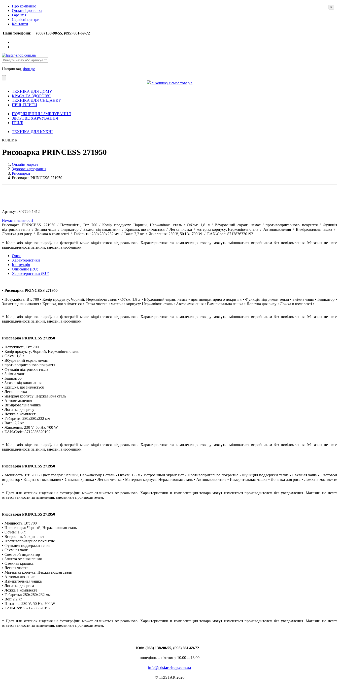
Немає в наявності (17, 220)
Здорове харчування (29, 169)
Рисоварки (21, 173)
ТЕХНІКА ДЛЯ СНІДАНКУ (36, 100)
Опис (16, 256)
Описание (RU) (25, 269)
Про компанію (24, 6)
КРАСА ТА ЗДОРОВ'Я (31, 96)
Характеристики (26, 260)
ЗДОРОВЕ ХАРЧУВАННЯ (35, 118)
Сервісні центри (25, 19)
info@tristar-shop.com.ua (169, 667)
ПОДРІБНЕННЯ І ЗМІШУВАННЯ (41, 114)
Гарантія (19, 15)
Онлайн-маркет (25, 164)
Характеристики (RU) (30, 273)
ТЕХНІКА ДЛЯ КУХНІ (32, 132)
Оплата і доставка (27, 10)
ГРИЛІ (17, 123)
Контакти (20, 24)
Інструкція (21, 265)
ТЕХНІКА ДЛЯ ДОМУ (32, 91)
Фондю (29, 69)
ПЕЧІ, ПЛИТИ (24, 105)
